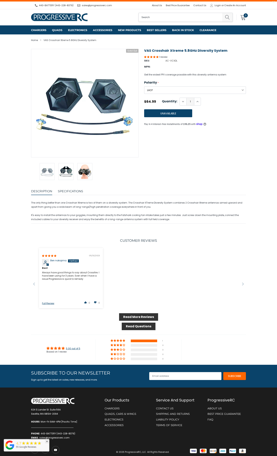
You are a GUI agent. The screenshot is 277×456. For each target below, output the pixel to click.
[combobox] (180, 17)
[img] (49, 255)
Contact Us (199, 5)
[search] (227, 17)
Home (34, 40)
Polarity (151, 83)
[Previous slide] (34, 284)
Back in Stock (183, 30)
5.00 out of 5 (73, 348)
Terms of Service (169, 425)
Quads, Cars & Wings (120, 414)
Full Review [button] (48, 303)
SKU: (147, 60)
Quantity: (169, 101)
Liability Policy (167, 419)
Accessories (102, 30)
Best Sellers (156, 30)
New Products (129, 30)
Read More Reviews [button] (138, 317)
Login (218, 5)
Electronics (77, 30)
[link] (55, 450)
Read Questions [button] (138, 326)
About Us (157, 5)
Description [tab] (41, 191)
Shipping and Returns (173, 414)
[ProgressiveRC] (9, 449)
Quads (57, 30)
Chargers (38, 30)
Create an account (235, 5)
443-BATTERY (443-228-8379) (56, 5)
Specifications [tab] (70, 191)
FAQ (210, 419)
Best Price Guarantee (178, 5)
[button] (151, 57)
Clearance (208, 30)
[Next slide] (243, 284)
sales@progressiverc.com (97, 5)
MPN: (147, 66)
